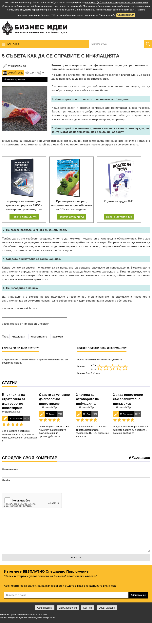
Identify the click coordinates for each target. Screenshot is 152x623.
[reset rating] (93, 367)
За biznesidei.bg (68, 607)
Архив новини (44, 607)
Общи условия (107, 607)
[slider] (112, 367)
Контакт (87, 607)
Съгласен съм (125, 15)
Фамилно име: (10, 469)
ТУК (53, 15)
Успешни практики (14, 79)
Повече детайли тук (24, 216)
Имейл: (6, 480)
